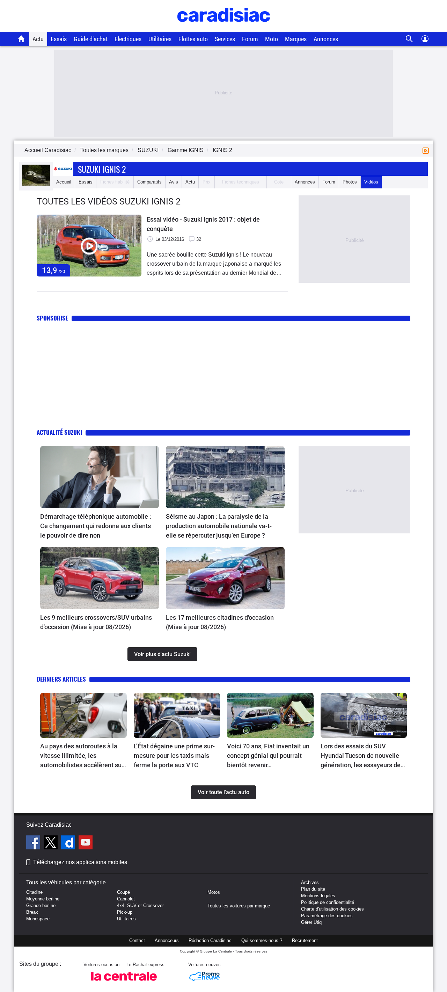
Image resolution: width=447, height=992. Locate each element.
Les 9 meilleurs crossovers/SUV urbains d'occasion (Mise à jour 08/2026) (96, 622)
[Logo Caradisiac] (223, 28)
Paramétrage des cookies (327, 915)
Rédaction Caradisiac (210, 940)
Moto (271, 39)
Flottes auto (193, 39)
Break (32, 912)
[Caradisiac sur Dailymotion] (69, 843)
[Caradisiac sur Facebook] (34, 843)
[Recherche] (409, 39)
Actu (38, 39)
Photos (350, 182)
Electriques (128, 39)
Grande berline (41, 905)
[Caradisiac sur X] (51, 843)
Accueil (63, 182)
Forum (250, 39)
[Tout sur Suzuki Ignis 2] (36, 184)
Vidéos (371, 182)
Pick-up (124, 912)
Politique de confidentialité (327, 902)
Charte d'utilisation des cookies (332, 909)
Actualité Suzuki (59, 432)
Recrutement (305, 940)
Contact (137, 940)
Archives (310, 882)
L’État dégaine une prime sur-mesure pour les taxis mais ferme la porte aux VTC (174, 755)
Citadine (34, 892)
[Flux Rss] (427, 150)
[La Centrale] (124, 982)
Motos (213, 892)
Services (225, 39)
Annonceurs (167, 940)
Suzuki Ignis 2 (102, 169)
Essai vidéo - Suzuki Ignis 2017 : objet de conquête (203, 224)
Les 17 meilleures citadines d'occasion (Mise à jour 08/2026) (220, 622)
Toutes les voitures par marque (238, 905)
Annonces (326, 39)
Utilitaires (159, 39)
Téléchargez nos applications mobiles (80, 862)
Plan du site (313, 889)
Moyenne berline (42, 898)
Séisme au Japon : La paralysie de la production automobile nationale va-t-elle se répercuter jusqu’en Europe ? (219, 526)
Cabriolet (126, 898)
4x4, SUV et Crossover (140, 905)
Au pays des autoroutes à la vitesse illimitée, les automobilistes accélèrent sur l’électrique (82, 756)
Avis (173, 182)
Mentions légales (318, 895)
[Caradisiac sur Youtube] (86, 843)
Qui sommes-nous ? (261, 940)
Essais (59, 39)
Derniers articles (61, 679)
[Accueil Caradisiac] (21, 39)
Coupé (123, 892)
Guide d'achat (91, 39)
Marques (296, 39)
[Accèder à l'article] (99, 477)
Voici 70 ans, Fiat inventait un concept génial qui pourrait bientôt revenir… (268, 755)
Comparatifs (149, 182)
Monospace (38, 918)
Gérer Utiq (311, 922)
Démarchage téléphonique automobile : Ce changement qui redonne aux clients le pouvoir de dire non (95, 526)
